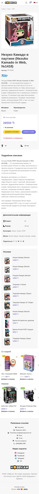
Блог (20, 435)
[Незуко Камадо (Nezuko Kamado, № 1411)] (7, 315)
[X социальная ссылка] (16, 241)
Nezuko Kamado (24, 236)
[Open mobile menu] (2, 2)
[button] (3, 30)
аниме (33, 236)
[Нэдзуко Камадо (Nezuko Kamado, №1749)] (7, 279)
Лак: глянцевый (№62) (9, 374)
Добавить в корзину (12, 132)
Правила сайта (21, 430)
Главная (3, 9)
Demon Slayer (13, 236)
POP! (13, 9)
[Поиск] (26, 2)
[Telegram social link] (23, 241)
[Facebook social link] (14, 241)
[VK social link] (21, 241)
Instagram (20, 453)
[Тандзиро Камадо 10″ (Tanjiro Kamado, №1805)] (7, 306)
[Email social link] (18, 241)
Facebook (20, 456)
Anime (14, 231)
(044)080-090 (21, 443)
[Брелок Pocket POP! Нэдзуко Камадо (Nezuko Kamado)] (7, 333)
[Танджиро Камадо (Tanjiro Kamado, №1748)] (7, 342)
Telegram (21, 458)
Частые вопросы (20, 441)
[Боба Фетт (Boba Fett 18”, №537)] (10, 395)
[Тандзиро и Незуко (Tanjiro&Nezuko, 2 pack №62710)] (7, 288)
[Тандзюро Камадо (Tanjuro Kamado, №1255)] (7, 297)
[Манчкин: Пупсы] (29, 363)
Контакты (21, 427)
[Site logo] (11, 2)
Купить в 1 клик (29, 132)
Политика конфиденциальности (20, 433)
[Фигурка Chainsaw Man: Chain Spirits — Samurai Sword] (29, 395)
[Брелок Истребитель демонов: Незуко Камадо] (7, 324)
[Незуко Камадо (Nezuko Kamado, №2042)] (7, 261)
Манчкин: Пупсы (26, 374)
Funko (8, 9)
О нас (21, 438)
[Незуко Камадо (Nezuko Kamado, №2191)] (7, 270)
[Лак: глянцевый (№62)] (10, 363)
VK (21, 461)
